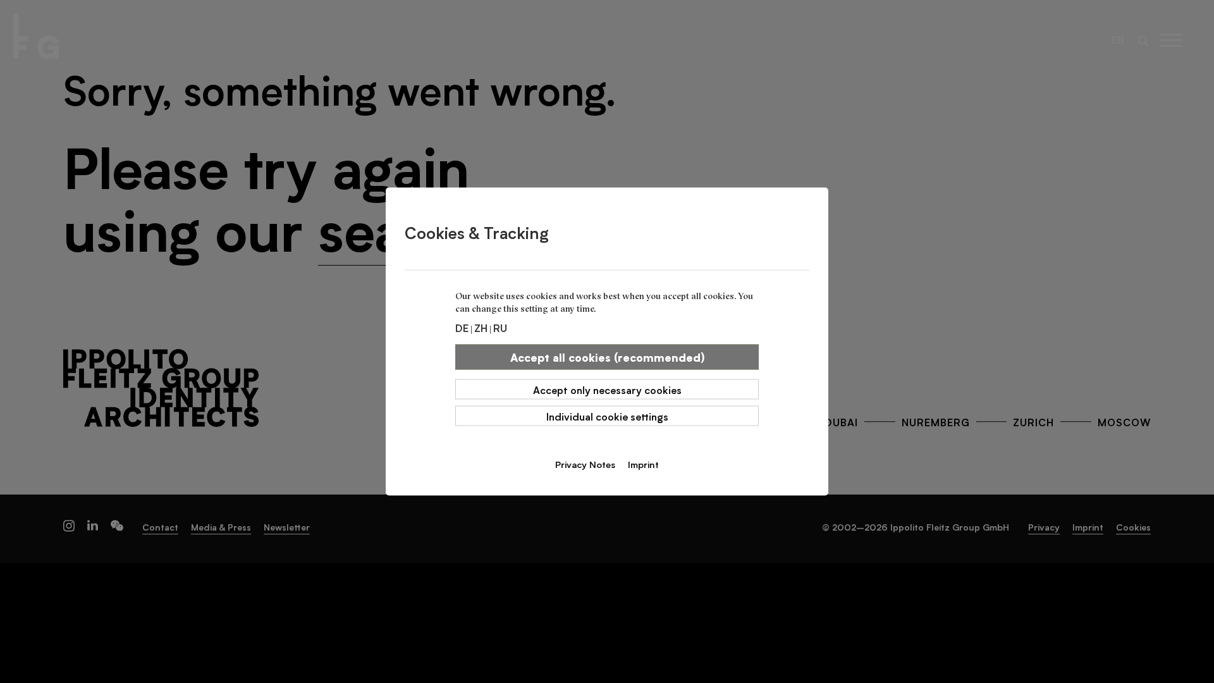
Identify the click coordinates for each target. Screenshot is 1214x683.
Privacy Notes (585, 464)
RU (500, 328)
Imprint (643, 464)
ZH (480, 328)
